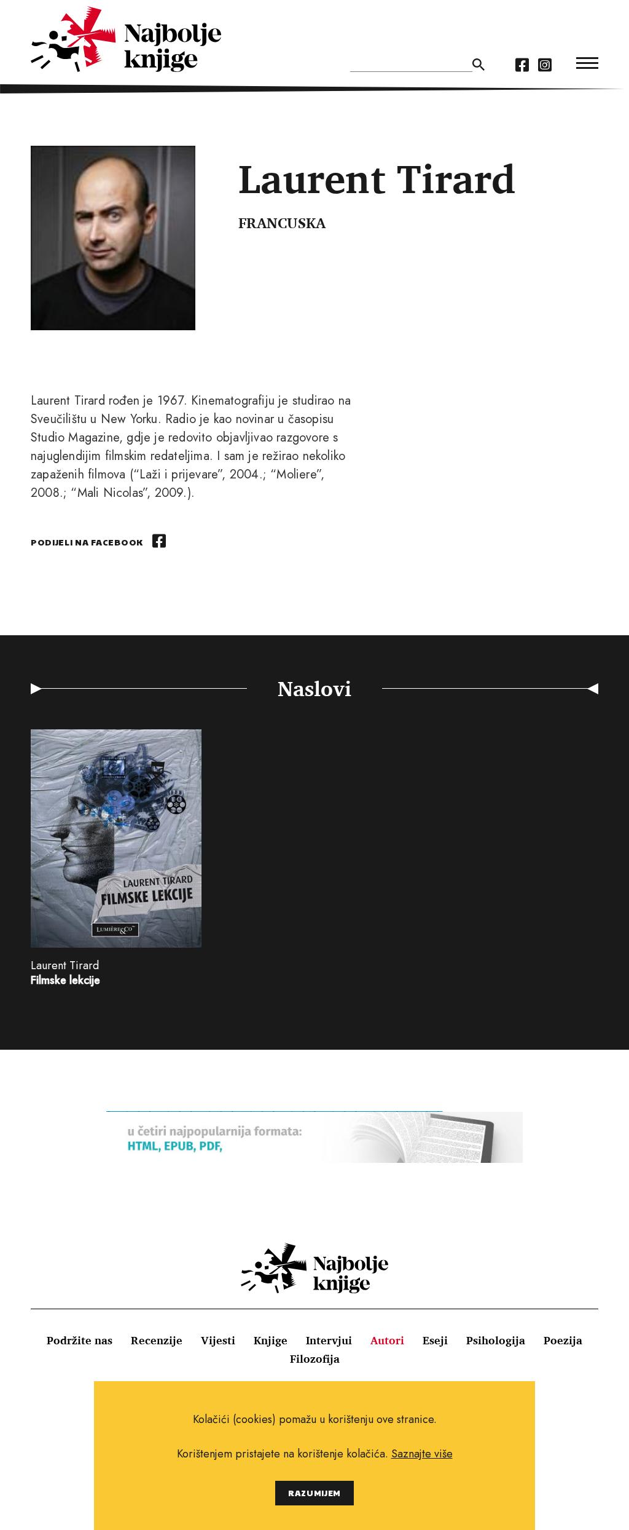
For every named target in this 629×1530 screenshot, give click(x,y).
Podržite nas (79, 1340)
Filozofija (315, 1358)
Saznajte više (422, 1454)
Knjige (270, 1340)
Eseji (435, 1340)
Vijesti (218, 1340)
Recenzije (156, 1340)
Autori (387, 1340)
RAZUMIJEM (314, 1493)
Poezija (563, 1340)
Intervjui (329, 1340)
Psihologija (495, 1340)
